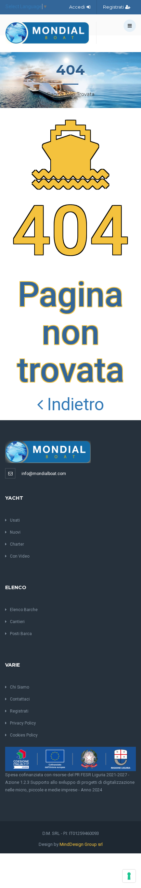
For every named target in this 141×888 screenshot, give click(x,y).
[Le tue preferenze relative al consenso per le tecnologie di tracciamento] (129, 876)
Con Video (19, 556)
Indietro (73, 404)
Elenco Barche (24, 609)
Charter (17, 544)
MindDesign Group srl (81, 844)
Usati (15, 520)
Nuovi (15, 532)
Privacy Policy (23, 723)
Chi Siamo (19, 687)
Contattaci (20, 699)
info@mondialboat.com (44, 473)
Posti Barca (21, 633)
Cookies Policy (24, 735)
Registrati (114, 7)
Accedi (77, 7)
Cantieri (17, 621)
